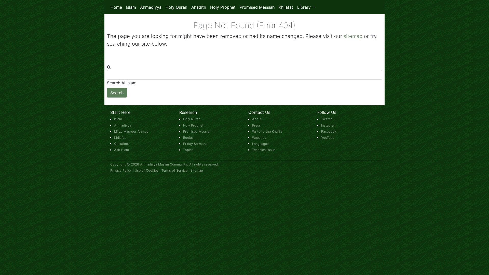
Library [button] (304, 7)
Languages (260, 144)
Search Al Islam (122, 82)
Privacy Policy (121, 170)
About (257, 119)
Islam (131, 7)
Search (117, 92)
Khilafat (286, 7)
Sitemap (197, 170)
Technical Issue (263, 150)
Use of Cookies (146, 170)
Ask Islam (121, 150)
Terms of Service (174, 170)
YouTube (327, 138)
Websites (259, 138)
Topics (188, 150)
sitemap (353, 36)
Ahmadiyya (150, 7)
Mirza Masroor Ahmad (131, 131)
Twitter (326, 119)
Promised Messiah (257, 7)
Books (188, 138)
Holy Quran (176, 7)
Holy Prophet (223, 7)
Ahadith (198, 7)
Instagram (328, 125)
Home (116, 7)
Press (256, 125)
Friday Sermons (195, 144)
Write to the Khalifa (267, 131)
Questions (122, 144)
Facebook (328, 131)
